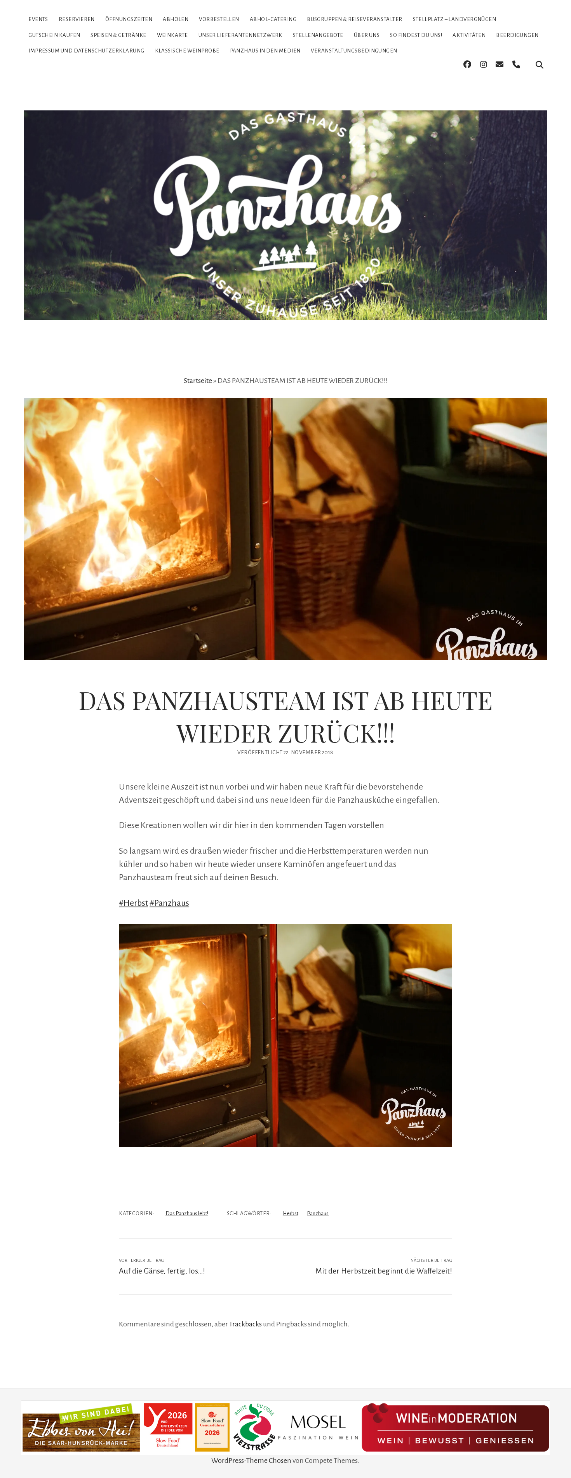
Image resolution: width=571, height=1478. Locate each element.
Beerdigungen (517, 35)
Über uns (367, 35)
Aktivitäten (469, 35)
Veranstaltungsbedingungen (354, 51)
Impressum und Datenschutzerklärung (86, 51)
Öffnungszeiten (128, 19)
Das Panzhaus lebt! (186, 1213)
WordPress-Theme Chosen (251, 1460)
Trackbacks (245, 1324)
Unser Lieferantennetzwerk (240, 35)
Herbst (290, 1213)
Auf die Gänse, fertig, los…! (162, 1271)
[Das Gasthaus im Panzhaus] (285, 306)
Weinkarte (172, 35)
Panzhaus (318, 1213)
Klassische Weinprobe (187, 51)
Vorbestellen (219, 19)
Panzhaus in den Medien (265, 51)
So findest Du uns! (416, 35)
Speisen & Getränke (118, 35)
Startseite (198, 380)
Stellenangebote (318, 35)
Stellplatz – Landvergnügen (454, 19)
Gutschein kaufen (54, 35)
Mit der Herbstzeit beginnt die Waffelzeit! (383, 1271)
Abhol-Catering (273, 19)
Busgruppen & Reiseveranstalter (354, 19)
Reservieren (77, 19)
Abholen (175, 19)
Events (38, 19)
